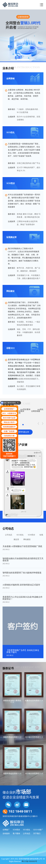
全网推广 (6, 830)
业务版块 (6, 833)
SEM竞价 (31, 535)
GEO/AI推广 (38, 830)
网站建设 (27, 539)
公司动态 (8, 535)
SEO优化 (20, 535)
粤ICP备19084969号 (29, 861)
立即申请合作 (23, 432)
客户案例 (16, 833)
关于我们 (36, 833)
